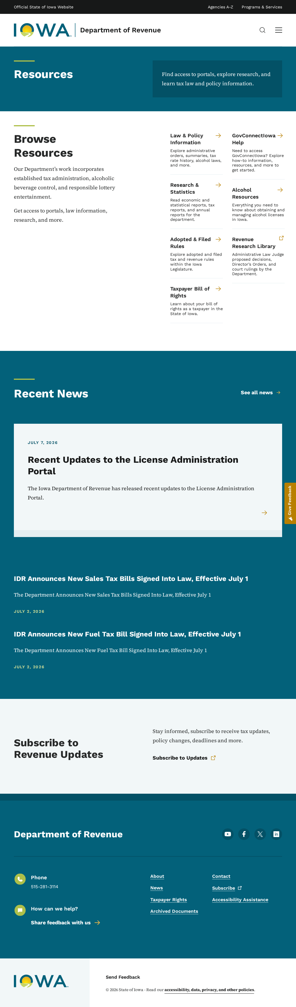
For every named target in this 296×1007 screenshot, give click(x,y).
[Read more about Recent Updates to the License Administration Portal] (264, 512)
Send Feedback (123, 977)
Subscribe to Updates (180, 758)
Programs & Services (262, 7)
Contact (221, 876)
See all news (257, 392)
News (156, 888)
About (157, 876)
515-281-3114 (44, 886)
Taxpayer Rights (168, 899)
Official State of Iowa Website (43, 7)
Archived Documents (174, 911)
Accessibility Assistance (240, 899)
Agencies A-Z (220, 7)
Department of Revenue (120, 30)
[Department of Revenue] (43, 30)
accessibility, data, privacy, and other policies (209, 990)
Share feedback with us (61, 922)
